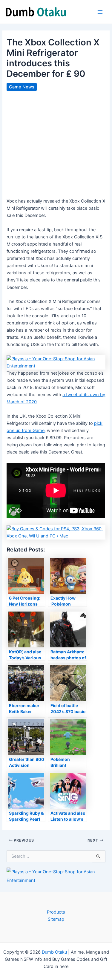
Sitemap (56, 919)
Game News (21, 87)
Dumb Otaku (54, 952)
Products (56, 912)
